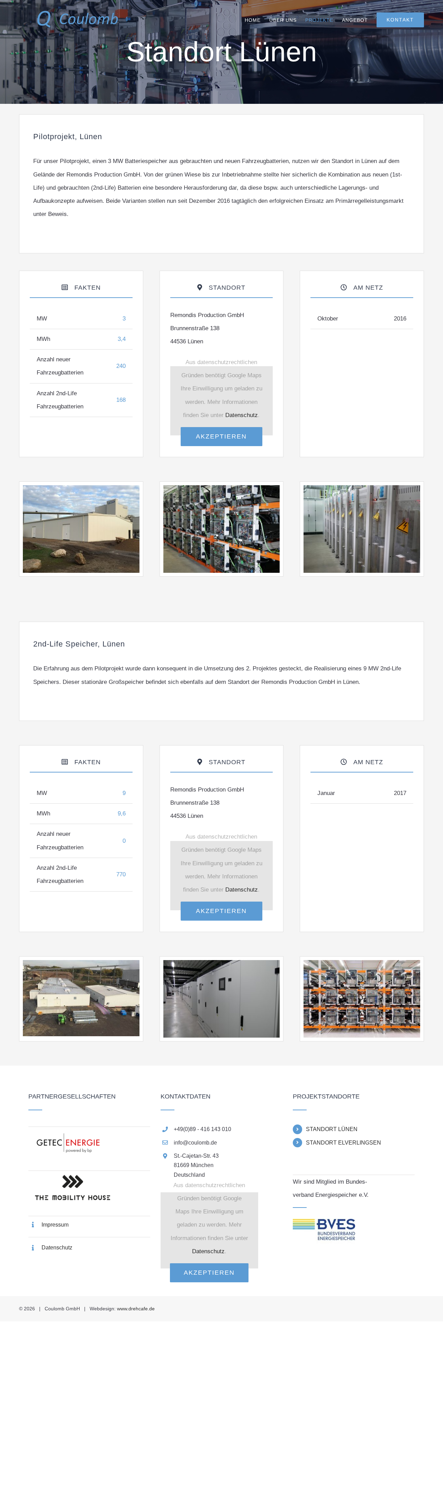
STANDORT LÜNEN (332, 1129)
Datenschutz (241, 415)
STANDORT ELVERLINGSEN (343, 1143)
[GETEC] (89, 1133)
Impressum (55, 1225)
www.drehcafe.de (136, 1308)
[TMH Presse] (89, 1177)
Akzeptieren (221, 436)
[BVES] (324, 1225)
